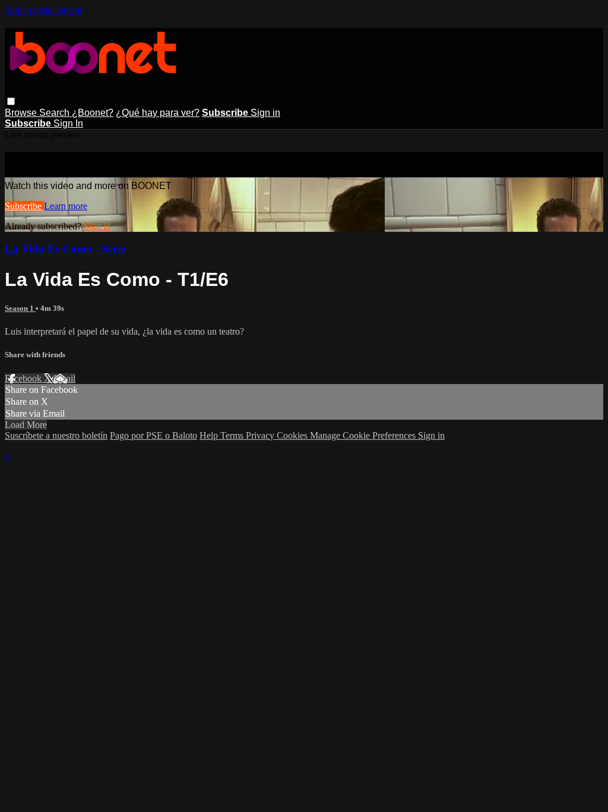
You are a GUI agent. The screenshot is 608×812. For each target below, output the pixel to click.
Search (55, 113)
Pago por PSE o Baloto (153, 435)
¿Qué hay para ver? (158, 113)
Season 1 (20, 308)
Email (64, 378)
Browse (22, 113)
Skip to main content (43, 10)
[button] (11, 101)
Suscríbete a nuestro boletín (56, 435)
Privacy (261, 435)
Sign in (265, 113)
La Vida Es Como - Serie (65, 249)
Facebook (24, 378)
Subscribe (24, 206)
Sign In (68, 123)
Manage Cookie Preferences (364, 435)
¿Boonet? (92, 113)
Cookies (293, 435)
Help (210, 435)
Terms (233, 435)
